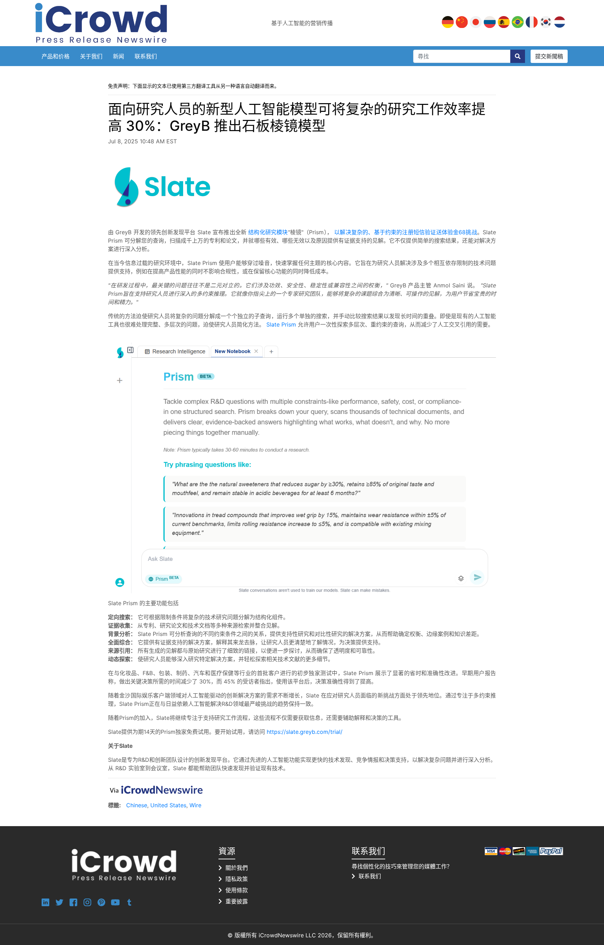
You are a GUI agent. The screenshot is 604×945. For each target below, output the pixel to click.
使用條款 (236, 890)
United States (168, 805)
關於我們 (236, 867)
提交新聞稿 (549, 56)
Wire (195, 805)
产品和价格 (56, 56)
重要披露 (236, 901)
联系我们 (146, 56)
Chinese (136, 805)
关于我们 (91, 56)
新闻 (118, 56)
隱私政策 (236, 878)
